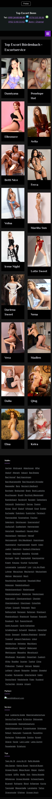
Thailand (19, 666)
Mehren (8, 576)
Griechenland (30, 675)
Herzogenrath (11, 540)
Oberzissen (25, 603)
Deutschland (10, 679)
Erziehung (21, 746)
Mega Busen (24, 770)
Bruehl (20, 495)
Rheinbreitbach (11, 616)
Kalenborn (17, 549)
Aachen (8, 468)
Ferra (34, 184)
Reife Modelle (34, 761)
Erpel (36, 509)
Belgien (36, 666)
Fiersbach (41, 513)
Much (25, 576)
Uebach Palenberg (22, 639)
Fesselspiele (10, 746)
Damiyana (11, 93)
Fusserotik (27, 733)
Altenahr (16, 473)
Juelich (8, 549)
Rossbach (9, 621)
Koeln (17, 558)
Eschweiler (9, 513)
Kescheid (17, 554)
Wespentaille (20, 788)
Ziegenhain (31, 657)
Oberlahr (36, 599)
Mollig (22, 774)
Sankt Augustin (11, 626)
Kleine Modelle (38, 774)
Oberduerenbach (24, 599)
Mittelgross (10, 779)
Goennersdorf (33, 522)
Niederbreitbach (22, 585)
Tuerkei (32, 661)
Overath (16, 608)
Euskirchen (30, 513)
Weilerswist (32, 648)
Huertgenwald (23, 545)
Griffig (16, 774)
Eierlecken (9, 737)
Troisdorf (9, 639)
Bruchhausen (11, 495)
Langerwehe (10, 567)
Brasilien (15, 661)
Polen (31, 679)
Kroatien (8, 675)
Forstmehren (23, 518)
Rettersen (31, 612)
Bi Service (27, 719)
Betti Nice (11, 180)
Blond (26, 783)
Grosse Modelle (22, 779)
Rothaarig (18, 783)
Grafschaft (9, 527)
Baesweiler (10, 486)
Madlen (36, 357)
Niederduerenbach (13, 589)
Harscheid (9, 531)
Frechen (33, 518)
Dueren (37, 504)
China (38, 661)
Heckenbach (10, 536)
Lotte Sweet (39, 271)
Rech (33, 608)
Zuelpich (41, 657)
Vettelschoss (10, 644)
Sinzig (8, 634)
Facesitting (38, 733)
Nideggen (9, 585)
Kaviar (15, 742)
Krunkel (24, 563)
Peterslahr (25, 608)
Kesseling (26, 554)
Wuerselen (20, 657)
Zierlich (41, 770)
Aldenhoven (28, 468)
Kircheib (34, 554)
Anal (7, 715)
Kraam (8, 563)
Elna (8, 444)
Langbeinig (32, 788)
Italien (40, 675)
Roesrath (43, 616)
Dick (28, 774)
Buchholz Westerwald (34, 495)
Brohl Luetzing (38, 491)
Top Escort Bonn (26, 13)
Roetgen (34, 616)
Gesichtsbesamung (13, 728)
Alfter (37, 468)
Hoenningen (38, 540)
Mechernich (29, 572)
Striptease (41, 728)
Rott (17, 621)
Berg (18, 486)
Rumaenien (18, 675)
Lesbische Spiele (17, 715)
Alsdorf (8, 473)
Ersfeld (43, 509)
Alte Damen (10, 766)
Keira (34, 444)
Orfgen (8, 608)
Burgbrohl (22, 500)
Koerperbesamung (27, 724)
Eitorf (14, 509)
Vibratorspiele (11, 724)
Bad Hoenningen (24, 477)
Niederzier (26, 594)
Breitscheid (19, 491)
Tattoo (41, 788)
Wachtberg (32, 644)
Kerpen (8, 554)
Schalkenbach (11, 630)
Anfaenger (34, 783)
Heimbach (22, 536)
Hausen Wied (32, 531)
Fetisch (8, 733)
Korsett (38, 737)
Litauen (17, 670)
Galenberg (9, 522)
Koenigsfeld (26, 558)
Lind (29, 567)
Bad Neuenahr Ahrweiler (32, 482)
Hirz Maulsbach (25, 540)
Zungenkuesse (29, 728)
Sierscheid (42, 630)
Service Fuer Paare (13, 719)
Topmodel (9, 788)
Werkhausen (10, 652)
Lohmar (8, 572)
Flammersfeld (11, 518)
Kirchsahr (9, 558)
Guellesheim (21, 527)
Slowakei (43, 670)
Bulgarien (25, 670)
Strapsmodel (10, 792)
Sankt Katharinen (27, 626)
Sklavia (8, 742)
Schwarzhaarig (37, 779)
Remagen (21, 612)
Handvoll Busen (36, 766)
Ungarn (27, 684)
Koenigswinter (38, 558)
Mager (34, 770)
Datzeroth (9, 504)
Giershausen (21, 522)
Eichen (8, 509)
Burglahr (31, 500)
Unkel (34, 639)
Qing (34, 401)
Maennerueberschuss (35, 715)
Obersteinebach (12, 603)
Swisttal (42, 634)
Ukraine (19, 684)
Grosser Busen (11, 770)
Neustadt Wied (34, 581)
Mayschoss (18, 572)
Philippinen (10, 666)
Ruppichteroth (26, 621)
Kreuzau (15, 563)
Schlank (8, 774)
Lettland (8, 670)
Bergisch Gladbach (29, 486)
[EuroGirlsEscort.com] (14, 698)
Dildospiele (38, 719)
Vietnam (28, 666)
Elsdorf (21, 509)
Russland (39, 679)
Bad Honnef (10, 477)
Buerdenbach (11, 500)
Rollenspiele (20, 737)
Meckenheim (41, 572)
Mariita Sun (39, 228)
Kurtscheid (33, 563)
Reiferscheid (10, 612)
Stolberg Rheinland (29, 634)
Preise (26, 4)
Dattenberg (42, 500)
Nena (34, 314)
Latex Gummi (36, 742)
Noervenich (10, 599)
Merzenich (17, 576)
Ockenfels (36, 603)
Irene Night (12, 266)
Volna (8, 223)
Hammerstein (33, 527)
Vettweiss (21, 644)
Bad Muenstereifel (13, 482)
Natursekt (17, 733)
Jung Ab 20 (21, 761)
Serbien (34, 670)
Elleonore (11, 136)
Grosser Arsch (32, 792)
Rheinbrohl (24, 616)
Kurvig (43, 783)
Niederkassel (28, 589)
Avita (34, 141)
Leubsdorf (21, 567)
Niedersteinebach (13, 594)
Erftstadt (29, 509)
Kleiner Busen (22, 766)
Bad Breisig (34, 473)
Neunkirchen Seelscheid (15, 581)
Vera (8, 357)
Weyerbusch (32, 652)
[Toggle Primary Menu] (48, 33)
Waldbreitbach (11, 648)
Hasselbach (20, 531)
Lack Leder (24, 742)
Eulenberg (20, 513)
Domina (30, 737)
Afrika (7, 661)
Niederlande (22, 679)
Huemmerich (10, 545)
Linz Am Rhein (39, 567)
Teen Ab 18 (10, 761)
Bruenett (9, 783)
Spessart (16, 634)
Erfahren (21, 792)
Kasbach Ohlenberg (31, 549)
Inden (40, 545)
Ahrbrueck (17, 468)
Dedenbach (20, 504)
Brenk (28, 491)
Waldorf (22, 648)
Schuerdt (23, 630)
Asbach (24, 473)
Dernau (30, 504)
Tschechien (10, 684)
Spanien (23, 661)
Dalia (8, 401)
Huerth (34, 545)
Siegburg (32, 630)
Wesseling (21, 652)
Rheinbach (41, 612)
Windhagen (10, 657)
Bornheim (9, 491)
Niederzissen (38, 594)
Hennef (31, 536)
